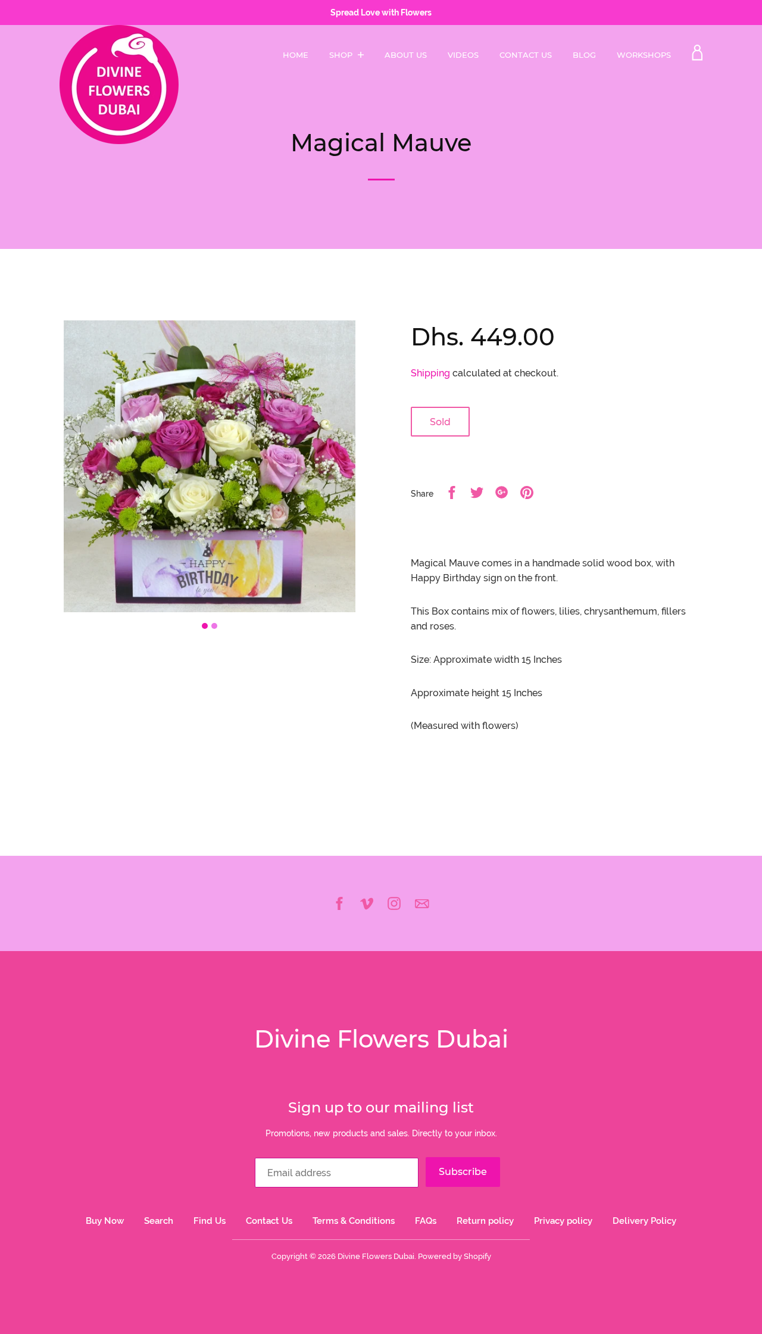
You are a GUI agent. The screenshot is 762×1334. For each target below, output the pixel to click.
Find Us (209, 1220)
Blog (584, 55)
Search (158, 1220)
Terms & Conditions (354, 1220)
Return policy (485, 1220)
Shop (342, 55)
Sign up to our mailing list (381, 1107)
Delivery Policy (644, 1220)
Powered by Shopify (454, 1256)
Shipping (430, 373)
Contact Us (525, 55)
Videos (463, 55)
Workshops (644, 55)
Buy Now (105, 1220)
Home (295, 55)
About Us (406, 55)
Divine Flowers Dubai (381, 1039)
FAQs (425, 1220)
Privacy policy (563, 1220)
